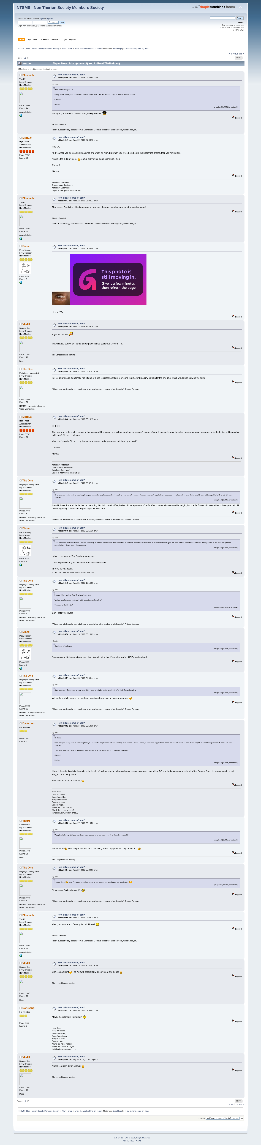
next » (241, 54)
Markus (27, 137)
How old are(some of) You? (71, 74)
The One (27, 369)
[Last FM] (20, 283)
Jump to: (201, 1118)
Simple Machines (143, 1138)
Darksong (28, 723)
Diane (25, 246)
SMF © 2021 (130, 1138)
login (42, 18)
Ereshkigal (117, 49)
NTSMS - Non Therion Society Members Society (60, 7)
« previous (233, 54)
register (50, 18)
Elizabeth (28, 75)
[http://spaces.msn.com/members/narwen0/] (20, 116)
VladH (26, 324)
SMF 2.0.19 (118, 1138)
